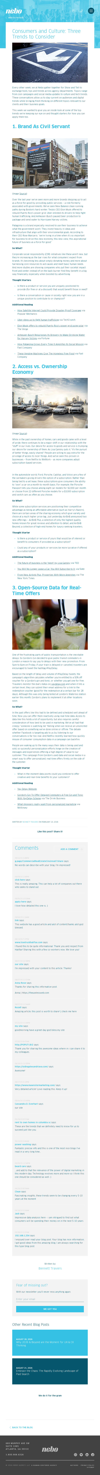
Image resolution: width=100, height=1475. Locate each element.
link (17, 920)
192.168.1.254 (22, 1236)
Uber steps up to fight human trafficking (38, 320)
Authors (74, 1465)
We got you (50, 1309)
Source (23, 194)
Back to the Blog (16, 18)
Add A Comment (70, 849)
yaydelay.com (58, 684)
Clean (18, 1192)
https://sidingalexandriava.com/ (31, 1067)
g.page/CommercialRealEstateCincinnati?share (39, 861)
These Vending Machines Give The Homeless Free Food (45, 354)
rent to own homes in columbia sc (33, 1122)
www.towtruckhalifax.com (28, 942)
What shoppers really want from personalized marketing (46, 804)
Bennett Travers (30, 822)
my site (19, 1026)
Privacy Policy (87, 1465)
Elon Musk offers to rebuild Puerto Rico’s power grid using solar (50, 326)
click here (20, 880)
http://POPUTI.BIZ (24, 1045)
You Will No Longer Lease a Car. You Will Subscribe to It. (46, 569)
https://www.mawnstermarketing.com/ (35, 1085)
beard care (20, 1166)
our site (19, 964)
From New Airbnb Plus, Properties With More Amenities (46, 575)
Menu (91, 11)
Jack (17, 1214)
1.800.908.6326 (15, 1455)
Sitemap (90, 1467)
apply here (20, 902)
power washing (23, 1144)
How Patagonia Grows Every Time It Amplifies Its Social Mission (50, 344)
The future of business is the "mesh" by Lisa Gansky (43, 563)
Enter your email (25, 1299)
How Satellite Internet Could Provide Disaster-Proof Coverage (49, 311)
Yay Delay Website (27, 789)
